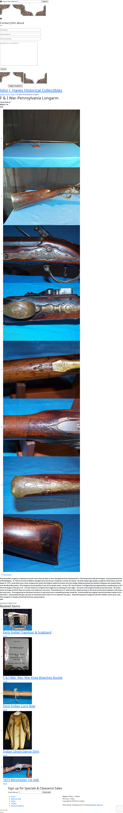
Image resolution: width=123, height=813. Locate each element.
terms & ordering (17, 806)
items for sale (16, 799)
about (13, 801)
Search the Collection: (10, 1)
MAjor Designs (97, 805)
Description (7, 575)
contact (13, 803)
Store (8, 94)
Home (2, 94)
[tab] (63, 575)
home (13, 796)
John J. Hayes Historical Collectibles (31, 90)
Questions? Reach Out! (8, 603)
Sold (12, 94)
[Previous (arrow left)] (1, 812)
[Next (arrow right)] (2, 812)
